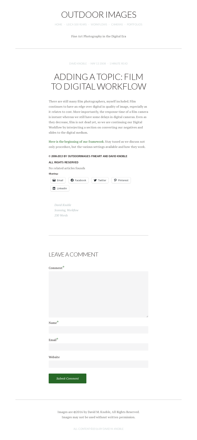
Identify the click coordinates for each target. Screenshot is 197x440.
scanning (59, 210)
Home (58, 24)
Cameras (117, 24)
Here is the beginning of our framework (76, 141)
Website (54, 357)
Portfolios (134, 24)
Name (54, 322)
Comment (56, 267)
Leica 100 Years (77, 24)
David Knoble (78, 63)
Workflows (99, 24)
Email (53, 339)
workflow (72, 210)
